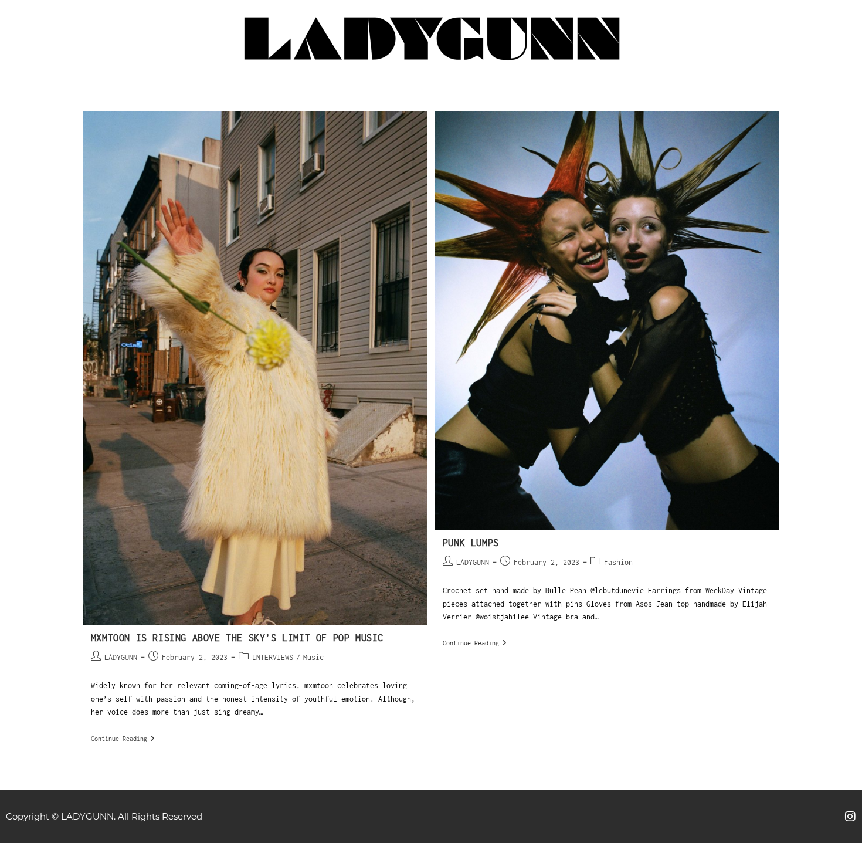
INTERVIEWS (272, 657)
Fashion (618, 562)
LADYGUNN (120, 657)
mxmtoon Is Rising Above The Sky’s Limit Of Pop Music (237, 637)
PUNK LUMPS (471, 542)
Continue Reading (123, 738)
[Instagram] (850, 816)
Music (313, 657)
